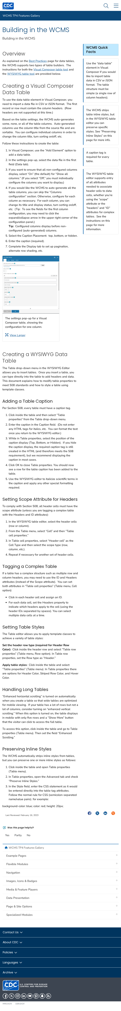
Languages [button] (11, 962)
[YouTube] (30, 996)
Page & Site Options (19, 906)
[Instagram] (17, 996)
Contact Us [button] (11, 932)
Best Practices (38, 61)
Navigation (13, 873)
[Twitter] (11, 996)
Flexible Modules (17, 864)
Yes (7, 835)
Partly (18, 835)
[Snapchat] (42, 996)
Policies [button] (8, 952)
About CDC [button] (11, 942)
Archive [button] (8, 972)
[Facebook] (5, 996)
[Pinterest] (36, 996)
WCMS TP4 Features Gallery (21, 16)
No (28, 835)
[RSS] (48, 996)
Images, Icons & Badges (21, 881)
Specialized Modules (19, 915)
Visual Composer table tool (50, 69)
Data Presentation (17, 898)
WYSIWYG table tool (21, 74)
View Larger (17, 335)
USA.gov (20, 1003)
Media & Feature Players (22, 889)
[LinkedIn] (23, 996)
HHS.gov (7, 1003)
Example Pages (16, 856)
